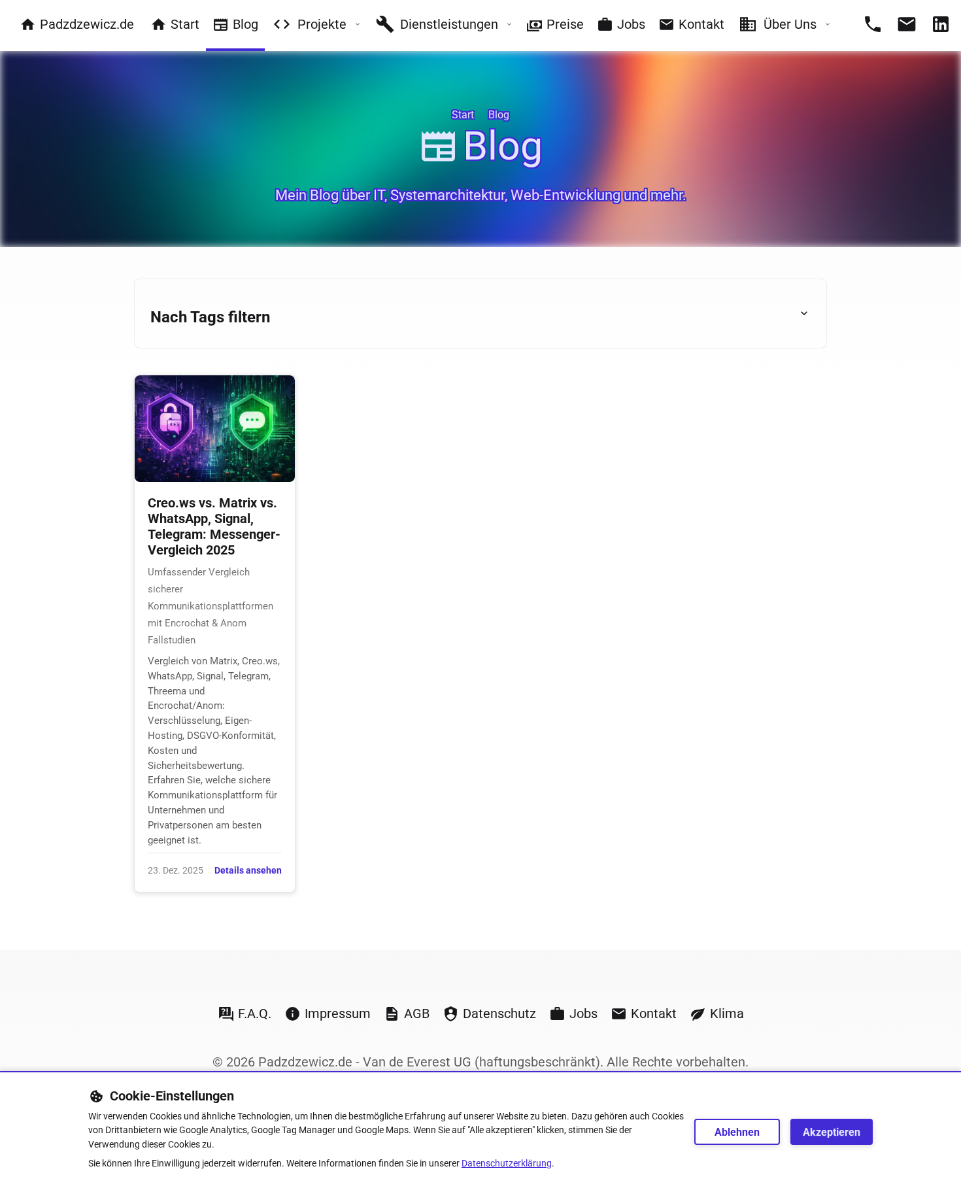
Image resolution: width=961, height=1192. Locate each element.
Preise (565, 24)
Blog (245, 24)
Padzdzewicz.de (87, 24)
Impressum (338, 1013)
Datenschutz (499, 1013)
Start (185, 24)
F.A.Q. (254, 1013)
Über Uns (790, 24)
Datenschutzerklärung (507, 1163)
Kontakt (701, 24)
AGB (417, 1013)
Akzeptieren (831, 1132)
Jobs (631, 24)
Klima (727, 1013)
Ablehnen (737, 1132)
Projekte (321, 24)
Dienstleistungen (449, 24)
